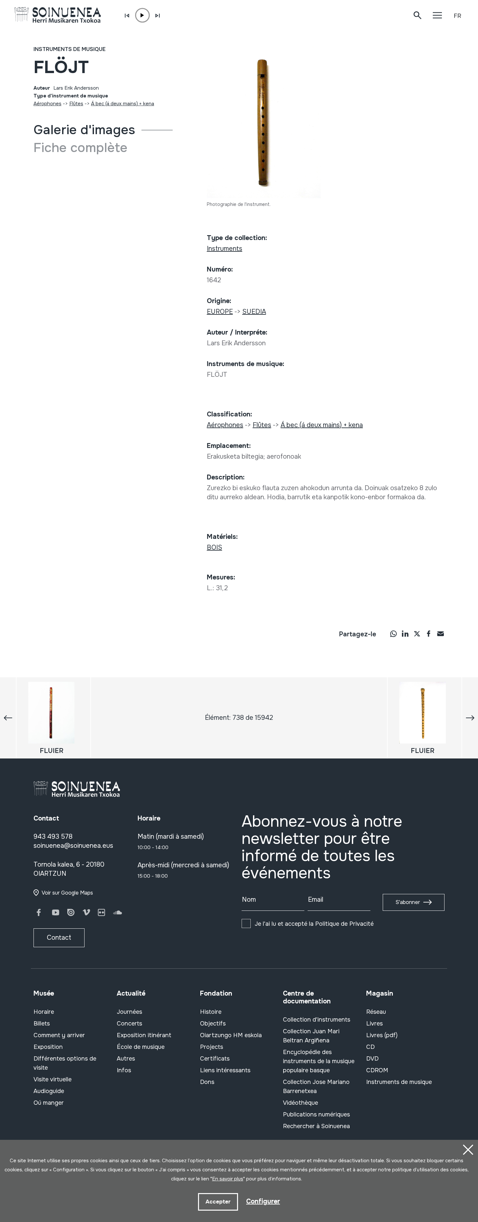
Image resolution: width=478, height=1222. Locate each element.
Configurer (263, 1201)
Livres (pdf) (382, 1035)
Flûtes (76, 103)
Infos (124, 1070)
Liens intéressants (225, 1070)
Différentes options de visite (64, 1063)
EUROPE (220, 312)
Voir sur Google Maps (67, 892)
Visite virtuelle (52, 1079)
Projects (211, 1046)
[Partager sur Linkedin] (405, 633)
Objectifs (213, 1023)
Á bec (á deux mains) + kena (122, 103)
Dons (207, 1082)
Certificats (215, 1058)
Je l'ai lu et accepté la (314, 923)
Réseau (376, 1011)
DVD (372, 1058)
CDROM (377, 1070)
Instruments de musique (69, 49)
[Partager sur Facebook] (428, 633)
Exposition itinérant (144, 1035)
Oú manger (48, 1102)
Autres (126, 1058)
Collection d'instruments (316, 1019)
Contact (59, 938)
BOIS (214, 547)
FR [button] (457, 15)
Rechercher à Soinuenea (316, 1126)
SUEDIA (254, 312)
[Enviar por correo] (440, 633)
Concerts (129, 1023)
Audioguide (48, 1091)
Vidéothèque (300, 1102)
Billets (41, 1023)
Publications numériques (316, 1114)
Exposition (48, 1046)
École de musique (141, 1046)
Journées (129, 1011)
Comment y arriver (59, 1035)
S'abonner (407, 902)
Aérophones (47, 103)
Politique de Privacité (344, 923)
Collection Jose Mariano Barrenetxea (316, 1086)
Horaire (43, 1011)
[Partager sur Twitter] (417, 633)
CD (370, 1046)
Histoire (210, 1011)
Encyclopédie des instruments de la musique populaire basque (318, 1061)
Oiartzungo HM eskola (231, 1035)
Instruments (224, 249)
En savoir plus (227, 1179)
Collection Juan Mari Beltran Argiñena (311, 1036)
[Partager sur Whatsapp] (393, 633)
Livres (374, 1023)
